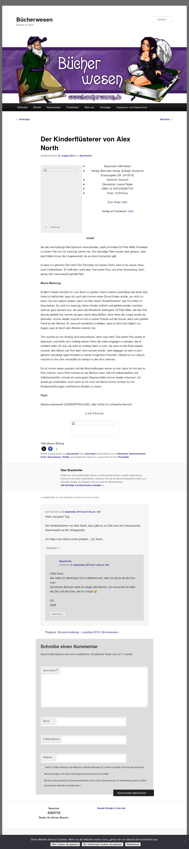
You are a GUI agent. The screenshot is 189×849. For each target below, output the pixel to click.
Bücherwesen (34, 19)
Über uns (89, 107)
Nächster (166, 119)
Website (47, 757)
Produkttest (72, 107)
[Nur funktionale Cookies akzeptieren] (184, 842)
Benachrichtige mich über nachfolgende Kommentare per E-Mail (76, 773)
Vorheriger (23, 119)
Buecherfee (86, 155)
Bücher (37, 107)
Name (46, 721)
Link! (124, 202)
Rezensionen (54, 107)
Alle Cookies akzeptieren (65, 844)
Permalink (123, 457)
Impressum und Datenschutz (131, 107)
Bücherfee (122, 453)
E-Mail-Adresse (51, 739)
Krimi (43, 457)
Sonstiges (105, 107)
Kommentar (50, 670)
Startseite (22, 107)
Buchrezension (137, 453)
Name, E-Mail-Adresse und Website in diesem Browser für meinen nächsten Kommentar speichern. (95, 767)
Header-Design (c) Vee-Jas (111, 808)
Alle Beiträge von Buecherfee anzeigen (82, 485)
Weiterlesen (133, 844)
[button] (44, 448)
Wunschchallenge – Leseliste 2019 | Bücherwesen (88, 632)
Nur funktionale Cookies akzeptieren (102, 844)
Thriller (66, 457)
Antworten (53, 547)
